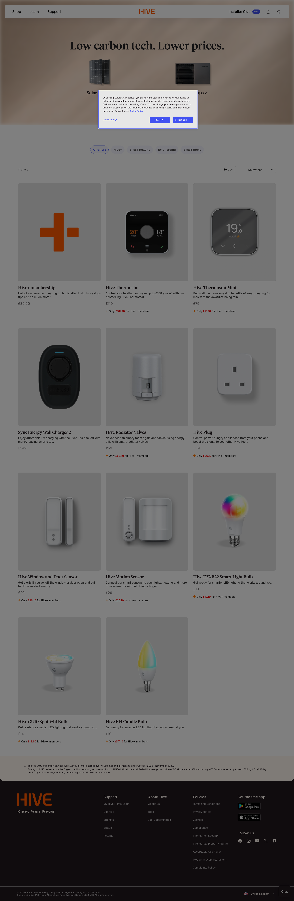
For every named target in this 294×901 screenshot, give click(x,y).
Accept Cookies (183, 120)
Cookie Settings (110, 119)
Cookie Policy (136, 111)
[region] (148, 109)
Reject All (160, 120)
